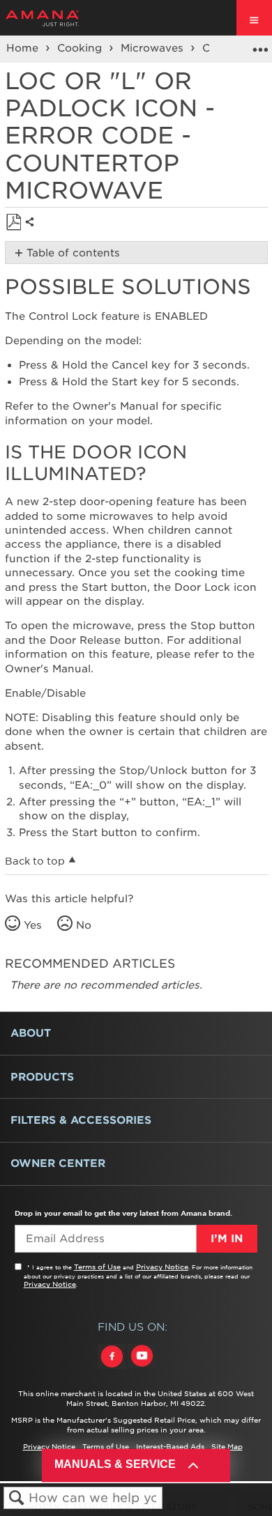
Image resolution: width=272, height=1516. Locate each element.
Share (33, 233)
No (83, 925)
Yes (33, 925)
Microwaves (154, 48)
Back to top (35, 861)
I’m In (227, 1238)
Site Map (227, 1446)
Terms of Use (97, 1266)
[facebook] (113, 1369)
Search (16, 1498)
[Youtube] (142, 1369)
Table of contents (73, 253)
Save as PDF (14, 222)
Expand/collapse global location (260, 45)
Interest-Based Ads (170, 1446)
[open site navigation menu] (254, 18)
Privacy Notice (162, 1266)
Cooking (81, 48)
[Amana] (64, 18)
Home (24, 48)
